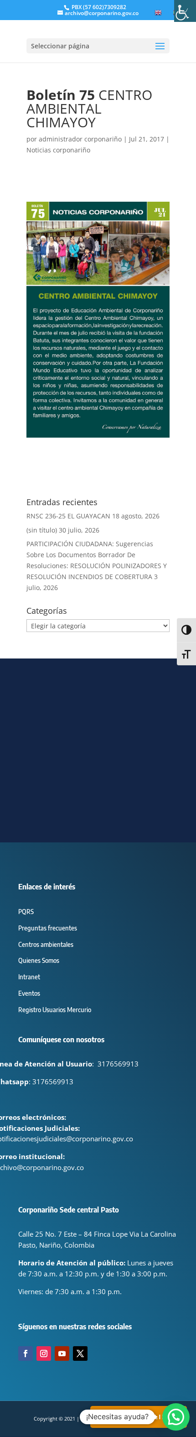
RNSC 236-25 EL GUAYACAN (68, 516)
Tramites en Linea (138, 1416)
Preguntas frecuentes (47, 928)
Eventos (29, 993)
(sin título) (41, 530)
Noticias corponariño (58, 150)
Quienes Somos (38, 960)
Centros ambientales (45, 944)
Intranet (29, 977)
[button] (176, 1417)
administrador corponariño (80, 139)
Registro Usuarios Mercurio (54, 1010)
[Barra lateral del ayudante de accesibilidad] (185, 11)
